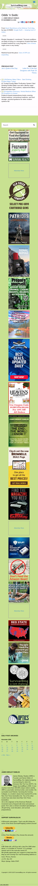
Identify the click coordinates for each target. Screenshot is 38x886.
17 (27, 747)
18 (32, 747)
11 (32, 745)
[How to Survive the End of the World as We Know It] (19, 431)
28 (12, 751)
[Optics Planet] (19, 719)
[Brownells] (19, 467)
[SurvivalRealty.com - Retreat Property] (19, 145)
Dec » (8, 755)
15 (17, 747)
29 (17, 751)
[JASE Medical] (19, 652)
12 (2, 747)
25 (32, 749)
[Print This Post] (18, 22)
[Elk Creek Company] (19, 196)
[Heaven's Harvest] (19, 398)
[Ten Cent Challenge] (19, 674)
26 (2, 751)
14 (12, 747)
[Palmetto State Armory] (19, 360)
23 (22, 749)
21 (12, 749)
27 (7, 751)
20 (7, 749)
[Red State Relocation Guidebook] (19, 630)
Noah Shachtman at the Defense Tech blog (19, 28)
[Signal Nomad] (19, 261)
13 (7, 747)
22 (17, 749)
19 (2, 749)
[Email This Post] (20, 22)
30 (22, 751)
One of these (31, 43)
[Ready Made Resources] (19, 293)
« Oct (3, 755)
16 (22, 747)
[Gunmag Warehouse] (19, 504)
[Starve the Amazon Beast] (19, 569)
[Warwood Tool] (19, 697)
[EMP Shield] (19, 547)
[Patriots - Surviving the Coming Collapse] (19, 228)
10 (27, 745)
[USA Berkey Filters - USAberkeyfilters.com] (19, 592)
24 (27, 749)
